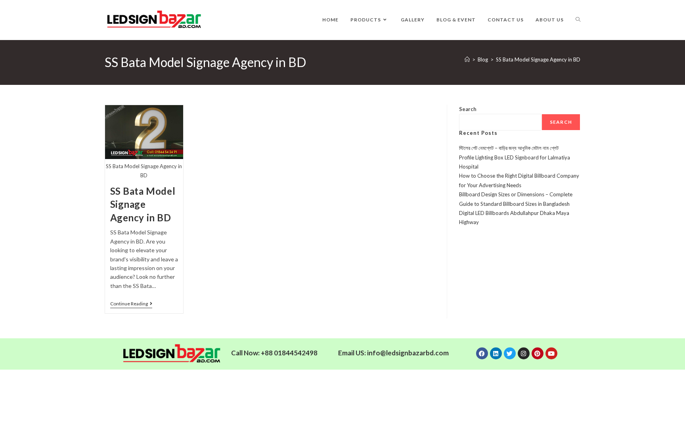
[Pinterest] (537, 353)
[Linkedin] (496, 353)
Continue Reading (131, 304)
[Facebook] (482, 353)
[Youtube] (551, 353)
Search (467, 109)
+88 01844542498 (289, 353)
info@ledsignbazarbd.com (408, 353)
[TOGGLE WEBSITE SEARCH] (578, 20)
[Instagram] (524, 353)
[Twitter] (510, 353)
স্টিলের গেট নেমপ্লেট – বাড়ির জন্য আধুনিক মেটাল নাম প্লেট (509, 148)
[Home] (467, 59)
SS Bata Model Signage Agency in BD (538, 59)
